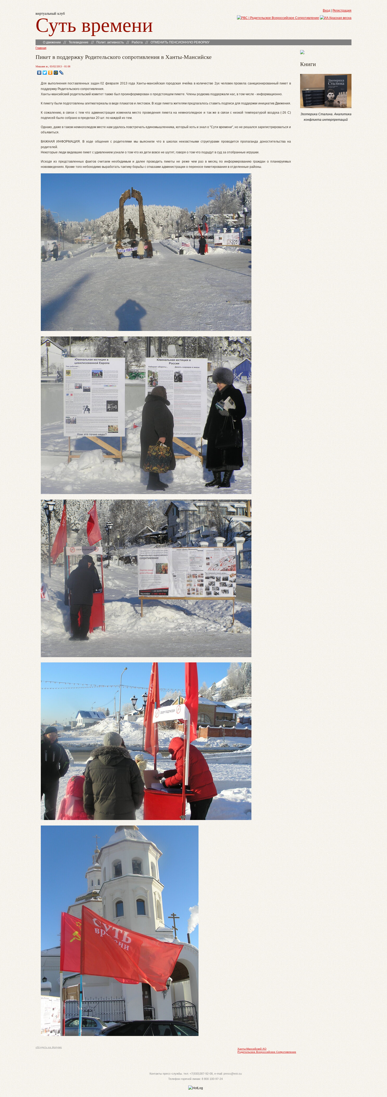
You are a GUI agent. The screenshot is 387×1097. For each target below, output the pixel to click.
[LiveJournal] (61, 72)
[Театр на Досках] (302, 53)
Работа (137, 42)
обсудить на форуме (49, 1047)
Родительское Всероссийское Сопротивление (266, 1051)
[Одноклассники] (50, 72)
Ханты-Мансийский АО (251, 1048)
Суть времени (94, 24)
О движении (52, 42)
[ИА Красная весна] (335, 18)
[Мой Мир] (56, 72)
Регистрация (342, 10)
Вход (326, 10)
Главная (41, 47)
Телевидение (78, 42)
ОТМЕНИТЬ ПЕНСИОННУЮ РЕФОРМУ (180, 42)
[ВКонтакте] (39, 72)
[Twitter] (45, 72)
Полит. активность (110, 42)
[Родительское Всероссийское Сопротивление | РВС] (278, 18)
